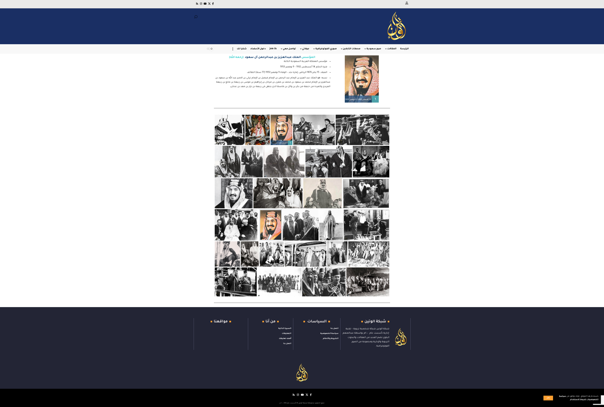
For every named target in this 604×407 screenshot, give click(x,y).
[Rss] (197, 4)
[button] (548, 398)
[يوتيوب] (205, 4)
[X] (209, 4)
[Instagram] (201, 4)
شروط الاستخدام (578, 400)
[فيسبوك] (213, 4)
